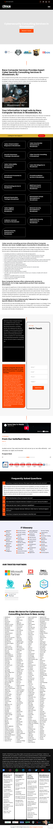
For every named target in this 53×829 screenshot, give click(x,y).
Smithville (18, 714)
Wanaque (30, 713)
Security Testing (21, 532)
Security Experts (45, 552)
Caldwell (18, 735)
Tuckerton (7, 666)
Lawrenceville (8, 701)
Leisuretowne (8, 658)
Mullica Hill (7, 676)
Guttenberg (31, 694)
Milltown (18, 706)
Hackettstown (31, 658)
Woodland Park (31, 729)
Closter (30, 630)
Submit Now (38, 388)
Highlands (18, 623)
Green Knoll (19, 692)
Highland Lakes (19, 642)
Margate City (19, 671)
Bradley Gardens (44, 633)
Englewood (42, 694)
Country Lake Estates (10, 688)
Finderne (18, 675)
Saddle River (7, 653)
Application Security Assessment (9, 535)
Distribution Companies (32, 534)
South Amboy (31, 653)
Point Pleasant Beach (10, 735)
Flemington (7, 738)
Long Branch (43, 698)
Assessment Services (20, 545)
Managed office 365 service (20, 788)
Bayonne (42, 723)
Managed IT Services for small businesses (20, 797)
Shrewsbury (7, 706)
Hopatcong (42, 628)
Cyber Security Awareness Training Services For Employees (32, 815)
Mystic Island (31, 628)
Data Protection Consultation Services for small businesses (31, 793)
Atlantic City (43, 735)
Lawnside (7, 631)
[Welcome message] (46, 822)
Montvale (30, 633)
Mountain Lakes (8, 719)
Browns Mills (31, 690)
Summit (42, 679)
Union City (42, 724)
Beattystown (8, 736)
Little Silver (18, 656)
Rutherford (42, 660)
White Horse (31, 634)
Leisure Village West (9, 672)
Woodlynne (7, 640)
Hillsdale (30, 681)
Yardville (18, 700)
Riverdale (7, 710)
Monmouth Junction (10, 637)
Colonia (41, 658)
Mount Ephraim (8, 739)
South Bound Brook (9, 730)
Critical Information (22, 551)
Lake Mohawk (31, 650)
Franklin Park (43, 626)
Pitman (30, 644)
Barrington (18, 694)
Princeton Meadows (44, 618)
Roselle (41, 676)
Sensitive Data (21, 553)
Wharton (18, 681)
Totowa (30, 685)
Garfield (42, 701)
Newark (41, 738)
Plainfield (42, 714)
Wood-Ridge (31, 656)
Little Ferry (30, 684)
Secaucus (42, 678)
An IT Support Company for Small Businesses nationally (8, 807)
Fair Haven (18, 655)
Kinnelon (30, 672)
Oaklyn (6, 703)
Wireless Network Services (43, 794)
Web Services (32, 537)
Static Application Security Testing (33, 531)
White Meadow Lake (33, 659)
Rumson (18, 697)
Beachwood (31, 700)
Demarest (18, 631)
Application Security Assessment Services (9, 546)
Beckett (18, 636)
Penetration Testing (46, 536)
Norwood (18, 658)
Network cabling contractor (43, 783)
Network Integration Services (44, 787)
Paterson (42, 733)
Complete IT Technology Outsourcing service (20, 793)
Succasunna (31, 631)
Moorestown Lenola (44, 620)
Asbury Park (42, 643)
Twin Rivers (19, 701)
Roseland (18, 662)
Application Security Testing (21, 541)
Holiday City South (9, 729)
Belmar (18, 652)
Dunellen (18, 710)
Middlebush (7, 617)
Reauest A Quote (26, 30)
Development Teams (32, 548)
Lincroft (18, 684)
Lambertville (8, 691)
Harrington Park (20, 624)
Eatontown (30, 726)
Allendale (18, 698)
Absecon (30, 647)
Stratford (18, 704)
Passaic (41, 726)
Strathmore (19, 730)
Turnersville (7, 685)
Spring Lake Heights (9, 732)
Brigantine (30, 639)
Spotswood (30, 618)
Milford (6, 618)
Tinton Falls (42, 652)
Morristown (42, 666)
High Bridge (7, 671)
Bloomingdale (19, 738)
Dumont (42, 653)
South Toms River (9, 679)
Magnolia (7, 723)
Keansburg (30, 662)
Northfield (18, 736)
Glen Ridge (19, 719)
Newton (30, 719)
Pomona (18, 713)
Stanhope (7, 660)
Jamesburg (19, 672)
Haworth (7, 668)
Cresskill (30, 640)
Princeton (42, 700)
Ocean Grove (8, 646)
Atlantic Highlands (9, 726)
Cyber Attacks (32, 539)
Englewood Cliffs (20, 649)
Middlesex (30, 740)
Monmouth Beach (9, 656)
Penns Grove (19, 626)
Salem (17, 644)
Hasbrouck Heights (32, 722)
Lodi (41, 684)
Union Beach (19, 647)
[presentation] (2, 457)
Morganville (19, 640)
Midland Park (19, 711)
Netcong (7, 650)
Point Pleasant (43, 665)
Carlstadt (18, 678)
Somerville (30, 724)
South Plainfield (43, 682)
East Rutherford (32, 665)
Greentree (30, 698)
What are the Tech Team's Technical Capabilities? (20, 505)
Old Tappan (19, 674)
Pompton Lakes (31, 688)
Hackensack (43, 713)
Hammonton (43, 624)
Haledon (30, 620)
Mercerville (30, 730)
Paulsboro (18, 668)
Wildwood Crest (8, 647)
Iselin (41, 659)
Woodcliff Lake (20, 663)
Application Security (8, 531)
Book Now (41, 135)
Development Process (32, 541)
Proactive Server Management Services (19, 784)
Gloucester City (32, 697)
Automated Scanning (20, 548)
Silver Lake (7, 716)
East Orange (43, 722)
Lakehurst (7, 623)
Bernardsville (19, 722)
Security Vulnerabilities (21, 538)
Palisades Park (43, 674)
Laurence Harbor (20, 690)
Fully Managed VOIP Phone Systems (44, 798)
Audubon (30, 636)
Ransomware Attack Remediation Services (32, 809)
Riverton (7, 620)
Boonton (30, 649)
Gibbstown (7, 690)
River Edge (30, 704)
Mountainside (19, 703)
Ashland (30, 626)
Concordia (7, 669)
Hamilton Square (32, 720)
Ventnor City (31, 671)
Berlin (17, 717)
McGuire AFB (19, 643)
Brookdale (30, 669)
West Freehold (31, 742)
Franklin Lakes (31, 692)
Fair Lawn (42, 703)
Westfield (42, 695)
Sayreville (42, 711)
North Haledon (31, 624)
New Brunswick (43, 720)
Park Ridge (30, 642)
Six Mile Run (7, 634)
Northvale (18, 633)
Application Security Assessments (9, 540)
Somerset (42, 685)
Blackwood (19, 634)
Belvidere (7, 684)
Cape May (7, 674)
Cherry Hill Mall (43, 627)
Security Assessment (44, 541)
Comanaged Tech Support (19, 780)
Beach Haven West (9, 678)
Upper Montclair (32, 710)
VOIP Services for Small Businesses (43, 801)
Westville (7, 711)
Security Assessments (44, 545)
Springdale (42, 621)
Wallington (30, 706)
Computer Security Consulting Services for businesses (32, 787)
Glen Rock (30, 711)
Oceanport (19, 653)
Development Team (32, 545)
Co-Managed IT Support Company (7, 790)
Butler (17, 726)
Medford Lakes (8, 698)
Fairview (42, 630)
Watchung (19, 676)
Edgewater (30, 735)
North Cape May (8, 649)
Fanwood (18, 729)
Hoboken (42, 717)
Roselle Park (31, 738)
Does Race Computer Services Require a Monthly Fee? (21, 514)
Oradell (18, 739)
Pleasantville (43, 671)
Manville (30, 676)
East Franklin (19, 724)
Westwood (30, 691)
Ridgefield (30, 695)
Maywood (30, 660)
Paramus (42, 690)
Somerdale (19, 650)
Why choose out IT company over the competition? (7, 781)
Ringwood (30, 727)
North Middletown (9, 655)
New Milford (42, 647)
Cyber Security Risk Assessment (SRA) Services (32, 782)
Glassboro (42, 672)
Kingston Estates (20, 685)
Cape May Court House (20, 617)
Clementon (19, 639)
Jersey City (42, 736)
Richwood (7, 700)
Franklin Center (20, 669)
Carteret (42, 681)
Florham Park (31, 707)
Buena (6, 724)
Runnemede (31, 621)
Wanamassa (19, 620)
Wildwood (18, 637)
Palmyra (18, 708)
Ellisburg (6, 722)
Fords (41, 640)
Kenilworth (18, 742)
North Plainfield (43, 675)
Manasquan (19, 659)
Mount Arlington (20, 666)
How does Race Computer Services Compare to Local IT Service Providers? (27, 501)
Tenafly (41, 634)
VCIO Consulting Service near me (19, 804)
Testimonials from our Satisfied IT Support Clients (7, 786)
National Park (8, 642)
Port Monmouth (8, 665)
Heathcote (19, 688)
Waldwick (30, 674)
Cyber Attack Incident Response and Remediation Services (31, 803)
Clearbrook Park (8, 626)
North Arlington (43, 644)
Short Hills (30, 736)
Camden (42, 727)
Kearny (41, 708)
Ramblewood (19, 660)
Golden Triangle (8, 714)
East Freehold (19, 630)
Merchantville (8, 682)
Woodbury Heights (9, 643)
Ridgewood (42, 687)
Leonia (29, 652)
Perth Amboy (43, 716)
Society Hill (7, 675)
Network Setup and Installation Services (44, 780)
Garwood (7, 727)
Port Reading (8, 695)
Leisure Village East (9, 681)
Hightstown (19, 646)
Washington (43, 642)
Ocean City (31, 687)
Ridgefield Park (31, 732)
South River (42, 646)
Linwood (18, 695)
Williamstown (43, 637)
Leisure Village (8, 733)
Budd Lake (30, 666)
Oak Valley (7, 663)
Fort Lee (42, 707)
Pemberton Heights (9, 630)
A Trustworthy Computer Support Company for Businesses (8, 795)
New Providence (32, 739)
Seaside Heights (8, 639)
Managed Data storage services (19, 801)
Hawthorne (42, 663)
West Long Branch (20, 733)
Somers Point (31, 678)
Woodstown (7, 708)
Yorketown (19, 687)
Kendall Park (31, 655)
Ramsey (42, 639)
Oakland (30, 733)
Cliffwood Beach (9, 633)
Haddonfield (31, 701)
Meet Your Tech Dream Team (7, 812)
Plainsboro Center (9, 624)
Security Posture (21, 530)
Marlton (30, 663)
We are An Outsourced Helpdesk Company (8, 801)
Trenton (42, 739)
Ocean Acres (43, 650)
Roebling (7, 697)
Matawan (30, 637)
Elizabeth (42, 732)
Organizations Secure (44, 533)
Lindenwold (42, 649)
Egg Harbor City (8, 704)
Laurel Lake (7, 662)
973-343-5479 (9, 1)
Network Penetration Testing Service (32, 798)
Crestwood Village (20, 740)
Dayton (18, 720)
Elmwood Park (43, 668)
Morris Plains (19, 679)
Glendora (18, 628)
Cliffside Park (43, 688)
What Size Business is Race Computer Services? (19, 498)
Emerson (18, 723)
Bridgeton (42, 706)
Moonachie (7, 621)
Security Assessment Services (44, 549)
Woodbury (30, 668)
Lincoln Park (31, 675)
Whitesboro (7, 628)
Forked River (19, 627)
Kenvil (6, 644)
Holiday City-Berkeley (33, 723)
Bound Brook (31, 679)
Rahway (42, 697)
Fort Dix (18, 727)
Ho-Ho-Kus (7, 707)
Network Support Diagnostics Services (44, 791)
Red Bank (30, 717)
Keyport (18, 707)
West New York (43, 719)
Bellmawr (30, 703)
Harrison (42, 669)
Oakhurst (7, 692)
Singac (6, 717)
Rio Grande (7, 627)
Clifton (41, 729)
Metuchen (42, 636)
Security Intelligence (8, 550)
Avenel (41, 662)
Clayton (30, 643)
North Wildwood (8, 687)
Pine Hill (30, 682)
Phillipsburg (42, 631)
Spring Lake (7, 636)
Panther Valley (8, 694)
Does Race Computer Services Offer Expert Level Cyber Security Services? (26, 483)
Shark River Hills (8, 659)
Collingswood (43, 623)
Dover (41, 656)
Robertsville (31, 714)
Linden (41, 710)
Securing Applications (44, 538)
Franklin (41, 704)
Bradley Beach (8, 713)
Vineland (42, 730)
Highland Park (43, 617)
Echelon (30, 716)
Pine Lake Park (31, 627)
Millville (41, 692)
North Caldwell (19, 691)
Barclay (6, 720)
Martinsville (30, 708)
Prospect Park (19, 665)
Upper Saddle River (32, 617)
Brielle (17, 621)
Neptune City (8, 740)
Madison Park (19, 732)
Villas (29, 646)
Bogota (30, 623)
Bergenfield (42, 691)
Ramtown (18, 682)
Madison (42, 655)
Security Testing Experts (21, 535)
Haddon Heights (20, 716)
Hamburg (7, 652)
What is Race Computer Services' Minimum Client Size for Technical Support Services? (27, 509)
